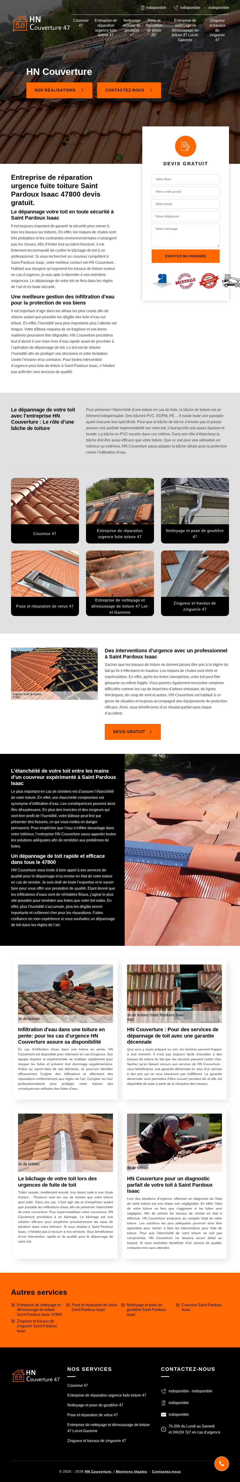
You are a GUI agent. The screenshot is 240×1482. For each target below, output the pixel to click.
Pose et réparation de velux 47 (154, 27)
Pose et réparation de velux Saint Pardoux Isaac (94, 1307)
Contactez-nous (125, 90)
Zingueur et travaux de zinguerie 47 (217, 30)
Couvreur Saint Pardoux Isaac (202, 1307)
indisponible (190, 8)
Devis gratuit (129, 732)
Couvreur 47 (81, 22)
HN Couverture (98, 1471)
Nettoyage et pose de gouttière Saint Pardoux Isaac (146, 1310)
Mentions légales (131, 1471)
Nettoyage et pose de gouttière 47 (132, 27)
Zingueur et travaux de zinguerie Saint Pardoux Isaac (37, 1326)
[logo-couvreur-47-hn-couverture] (41, 23)
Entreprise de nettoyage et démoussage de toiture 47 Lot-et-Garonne (185, 30)
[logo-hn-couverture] (35, 1375)
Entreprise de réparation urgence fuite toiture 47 (106, 27)
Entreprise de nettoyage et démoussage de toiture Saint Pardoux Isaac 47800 (39, 1310)
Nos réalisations (56, 90)
